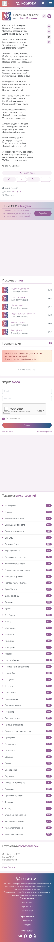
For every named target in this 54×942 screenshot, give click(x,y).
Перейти (43, 213)
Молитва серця (18, 322)
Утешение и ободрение (27, 815)
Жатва (27, 621)
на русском (27, 902)
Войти (27, 425)
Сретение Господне (27, 795)
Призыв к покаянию (27, 724)
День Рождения (27, 595)
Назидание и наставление (27, 666)
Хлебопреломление (27, 827)
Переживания (27, 699)
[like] (9, 179)
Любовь (27, 653)
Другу (27, 608)
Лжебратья (27, 647)
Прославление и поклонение (27, 731)
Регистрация (8, 431)
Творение (27, 802)
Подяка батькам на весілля (23, 313)
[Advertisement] (27, 249)
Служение (27, 776)
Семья (27, 763)
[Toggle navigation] (50, 3)
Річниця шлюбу (18, 297)
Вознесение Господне (27, 563)
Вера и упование (27, 550)
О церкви (27, 686)
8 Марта (27, 512)
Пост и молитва (27, 718)
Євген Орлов (16, 191)
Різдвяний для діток (20, 288)
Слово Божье (27, 769)
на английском (27, 910)
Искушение (27, 628)
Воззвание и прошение (27, 557)
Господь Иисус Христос (27, 582)
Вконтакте (26, 920)
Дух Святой (27, 615)
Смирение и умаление (27, 782)
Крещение (27, 641)
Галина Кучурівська (28, 18)
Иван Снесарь (8, 867)
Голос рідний (16, 330)
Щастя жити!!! (17, 305)
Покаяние (27, 711)
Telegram (27, 924)
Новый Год (27, 673)
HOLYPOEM (9, 206)
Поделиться (29, 172)
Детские (27, 602)
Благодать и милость (27, 531)
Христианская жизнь (27, 834)
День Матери (27, 589)
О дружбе (27, 679)
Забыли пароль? (44, 431)
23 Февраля (27, 505)
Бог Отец (27, 537)
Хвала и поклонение (27, 821)
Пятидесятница (27, 744)
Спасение (27, 789)
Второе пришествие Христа (27, 570)
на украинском (27, 906)
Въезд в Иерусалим (27, 576)
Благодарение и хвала (27, 524)
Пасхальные (27, 692)
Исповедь (27, 634)
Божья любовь (27, 544)
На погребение (27, 660)
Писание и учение (27, 705)
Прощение (27, 737)
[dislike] (33, 179)
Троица (27, 808)
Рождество (27, 750)
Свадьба (27, 756)
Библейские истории (27, 518)
